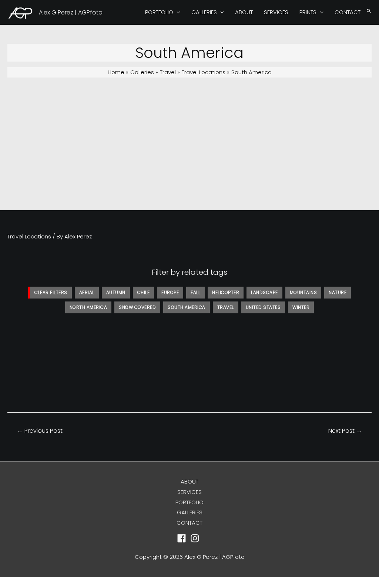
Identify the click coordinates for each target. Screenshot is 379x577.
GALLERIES (204, 12)
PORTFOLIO (159, 12)
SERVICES (276, 12)
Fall (195, 292)
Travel (225, 307)
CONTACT (347, 12)
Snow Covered (137, 307)
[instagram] (196, 538)
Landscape (264, 292)
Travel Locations (29, 236)
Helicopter (225, 292)
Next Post (345, 430)
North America (88, 307)
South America (186, 307)
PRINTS (307, 12)
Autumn (115, 292)
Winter (300, 307)
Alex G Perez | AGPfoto (71, 12)
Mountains (303, 292)
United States (263, 307)
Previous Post (40, 430)
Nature (337, 292)
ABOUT (244, 12)
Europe (170, 292)
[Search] (369, 11)
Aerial (86, 292)
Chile (143, 292)
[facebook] (183, 538)
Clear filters (50, 292)
